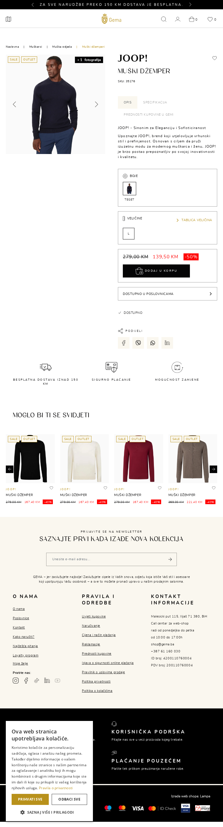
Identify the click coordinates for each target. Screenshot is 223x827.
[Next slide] (96, 104)
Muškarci (35, 46)
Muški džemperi (93, 46)
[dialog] (49, 771)
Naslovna (12, 46)
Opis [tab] (128, 102)
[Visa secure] (185, 808)
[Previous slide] (15, 104)
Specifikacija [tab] (155, 102)
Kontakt (19, 627)
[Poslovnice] (8, 19)
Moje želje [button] (20, 663)
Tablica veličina (196, 220)
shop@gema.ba (163, 644)
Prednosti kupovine (97, 653)
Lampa (205, 796)
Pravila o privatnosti (56, 787)
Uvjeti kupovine (94, 616)
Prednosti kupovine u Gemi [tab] (149, 114)
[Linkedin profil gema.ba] (47, 680)
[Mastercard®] (108, 808)
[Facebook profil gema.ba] (26, 680)
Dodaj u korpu (160, 270)
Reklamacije (91, 644)
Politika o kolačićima (97, 690)
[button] (35, 4)
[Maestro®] (122, 808)
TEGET (129, 199)
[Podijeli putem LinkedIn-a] (167, 343)
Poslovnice (21, 618)
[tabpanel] (167, 142)
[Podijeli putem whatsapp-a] (153, 343)
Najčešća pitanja (25, 646)
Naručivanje (91, 625)
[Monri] (202, 808)
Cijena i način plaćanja (99, 635)
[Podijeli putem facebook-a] (124, 343)
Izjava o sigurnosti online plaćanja (108, 663)
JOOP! (11, 489)
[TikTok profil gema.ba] (36, 680)
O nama (19, 609)
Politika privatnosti (96, 681)
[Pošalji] (170, 559)
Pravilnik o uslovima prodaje (103, 672)
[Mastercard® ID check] (162, 808)
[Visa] (138, 808)
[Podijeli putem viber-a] (138, 343)
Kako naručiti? (24, 636)
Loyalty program (25, 655)
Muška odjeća (62, 46)
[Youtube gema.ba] (57, 680)
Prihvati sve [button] (30, 799)
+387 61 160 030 (165, 651)
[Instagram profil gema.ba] (16, 680)
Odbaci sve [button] (69, 799)
